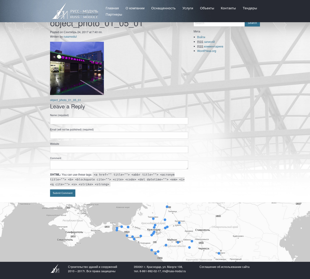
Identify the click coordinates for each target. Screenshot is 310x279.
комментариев (210, 46)
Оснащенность (163, 7)
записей (206, 42)
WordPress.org (206, 51)
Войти (201, 37)
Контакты (228, 7)
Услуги (187, 7)
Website (54, 144)
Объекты (207, 7)
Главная (112, 7)
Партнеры (114, 14)
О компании (135, 7)
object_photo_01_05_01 (65, 100)
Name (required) (59, 115)
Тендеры (250, 7)
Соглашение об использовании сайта (224, 267)
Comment (55, 158)
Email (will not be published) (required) (72, 129)
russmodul (70, 36)
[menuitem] (112, 8)
